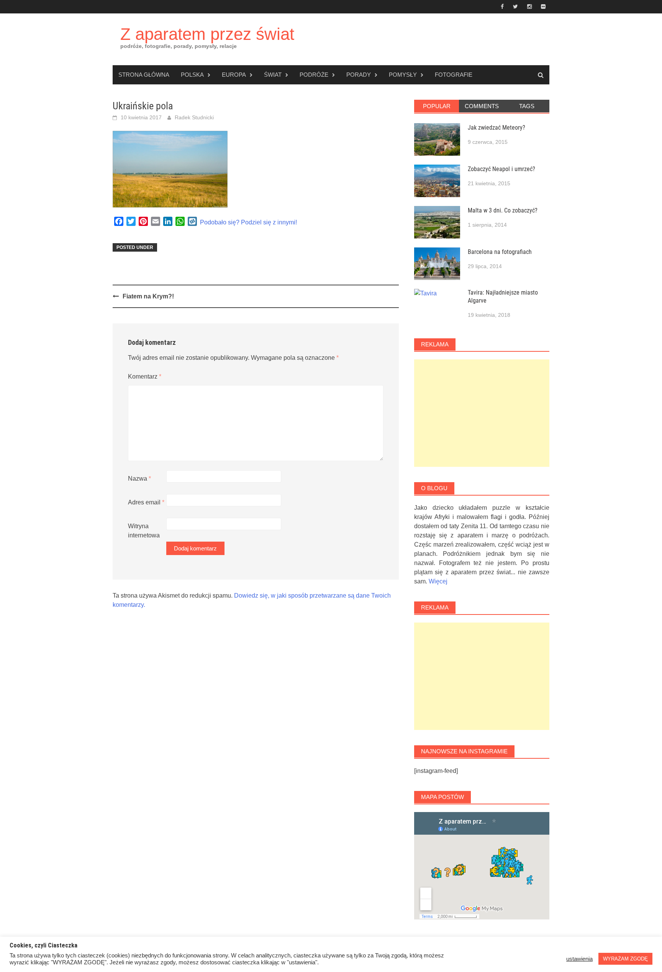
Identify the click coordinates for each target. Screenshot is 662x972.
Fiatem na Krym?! (148, 296)
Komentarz (144, 376)
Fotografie (453, 74)
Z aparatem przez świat (207, 34)
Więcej (438, 581)
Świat (273, 74)
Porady (358, 74)
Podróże (314, 74)
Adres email (146, 502)
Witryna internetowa (144, 531)
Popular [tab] (437, 106)
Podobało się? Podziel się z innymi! (248, 222)
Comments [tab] (482, 106)
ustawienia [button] (579, 959)
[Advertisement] (481, 413)
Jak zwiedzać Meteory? (496, 127)
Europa (234, 74)
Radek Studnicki (194, 117)
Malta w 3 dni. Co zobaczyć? (502, 210)
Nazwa (139, 478)
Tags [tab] (526, 106)
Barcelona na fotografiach (500, 251)
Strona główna (143, 74)
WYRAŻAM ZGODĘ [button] (625, 959)
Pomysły (403, 74)
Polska (192, 74)
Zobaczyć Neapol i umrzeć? (501, 169)
